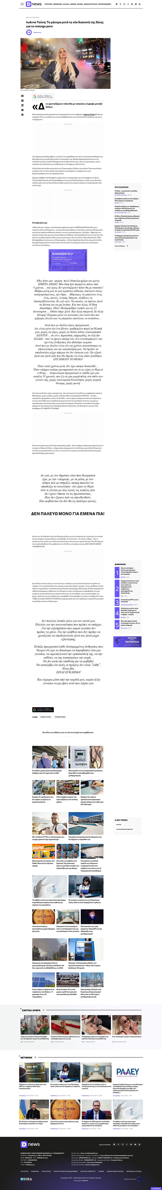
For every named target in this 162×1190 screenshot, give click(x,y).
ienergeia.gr (22, 1095)
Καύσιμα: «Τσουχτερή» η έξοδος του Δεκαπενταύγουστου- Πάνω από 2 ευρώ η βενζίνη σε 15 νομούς (84, 965)
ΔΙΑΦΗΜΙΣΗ (35, 1171)
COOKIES (101, 1171)
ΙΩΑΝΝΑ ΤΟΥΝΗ (45, 717)
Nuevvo (85, 1180)
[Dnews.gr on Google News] (132, 4)
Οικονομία (118, 232)
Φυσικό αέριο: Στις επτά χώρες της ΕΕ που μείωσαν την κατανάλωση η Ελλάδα (66, 991)
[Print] (22, 115)
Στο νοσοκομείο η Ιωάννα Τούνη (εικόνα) (126, 1036)
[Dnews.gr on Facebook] (116, 4)
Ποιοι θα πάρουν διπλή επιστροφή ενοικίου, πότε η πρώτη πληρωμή (130, 623)
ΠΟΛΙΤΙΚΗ (48, 4)
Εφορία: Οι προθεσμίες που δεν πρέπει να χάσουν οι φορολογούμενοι (42, 799)
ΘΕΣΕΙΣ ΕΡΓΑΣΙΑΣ (90, 4)
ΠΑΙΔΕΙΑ (80, 4)
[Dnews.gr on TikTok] (128, 4)
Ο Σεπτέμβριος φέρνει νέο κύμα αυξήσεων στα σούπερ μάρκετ (67, 799)
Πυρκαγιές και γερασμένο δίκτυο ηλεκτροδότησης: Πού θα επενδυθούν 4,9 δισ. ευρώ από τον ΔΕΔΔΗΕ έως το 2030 (48, 965)
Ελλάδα (117, 202)
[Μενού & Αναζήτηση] (22, 4)
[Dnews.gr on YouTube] (135, 4)
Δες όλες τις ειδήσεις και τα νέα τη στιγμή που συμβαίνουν (67, 732)
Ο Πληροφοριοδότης (127, 604)
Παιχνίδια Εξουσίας (121, 195)
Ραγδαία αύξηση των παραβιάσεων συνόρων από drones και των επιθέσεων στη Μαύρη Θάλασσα (127, 208)
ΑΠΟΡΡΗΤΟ (157, 1188)
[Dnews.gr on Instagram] (124, 4)
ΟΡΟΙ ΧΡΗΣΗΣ (46, 1171)
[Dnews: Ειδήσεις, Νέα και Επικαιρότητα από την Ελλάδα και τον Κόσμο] (33, 4)
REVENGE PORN (60, 717)
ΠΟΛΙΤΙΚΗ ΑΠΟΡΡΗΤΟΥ (87, 1171)
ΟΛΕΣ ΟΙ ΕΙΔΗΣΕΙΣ (105, 1144)
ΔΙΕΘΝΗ (73, 4)
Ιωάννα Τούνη (89, 114)
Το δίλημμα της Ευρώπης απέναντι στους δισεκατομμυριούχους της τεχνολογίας (127, 237)
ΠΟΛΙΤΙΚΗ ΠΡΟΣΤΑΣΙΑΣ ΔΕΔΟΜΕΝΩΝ (66, 1171)
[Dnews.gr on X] (120, 4)
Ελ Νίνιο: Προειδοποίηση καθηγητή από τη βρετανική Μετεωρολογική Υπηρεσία (127, 218)
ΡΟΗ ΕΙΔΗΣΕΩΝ (121, 187)
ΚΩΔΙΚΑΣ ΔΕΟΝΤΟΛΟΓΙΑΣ (115, 1171)
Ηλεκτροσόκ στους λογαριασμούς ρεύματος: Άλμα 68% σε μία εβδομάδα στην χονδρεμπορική (86, 773)
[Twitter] (22, 100)
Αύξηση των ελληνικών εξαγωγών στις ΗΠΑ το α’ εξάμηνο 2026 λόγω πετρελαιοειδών (32, 1086)
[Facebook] (22, 96)
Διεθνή (117, 222)
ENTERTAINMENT (104, 4)
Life (27, 17)
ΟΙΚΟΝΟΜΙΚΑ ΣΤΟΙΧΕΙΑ (133, 1171)
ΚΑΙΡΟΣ (118, 824)
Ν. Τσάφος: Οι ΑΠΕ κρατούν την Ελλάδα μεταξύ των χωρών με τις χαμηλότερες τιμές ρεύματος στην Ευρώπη (96, 1123)
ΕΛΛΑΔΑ (66, 4)
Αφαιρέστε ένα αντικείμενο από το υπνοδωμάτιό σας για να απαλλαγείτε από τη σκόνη (67, 928)
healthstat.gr (54, 1095)
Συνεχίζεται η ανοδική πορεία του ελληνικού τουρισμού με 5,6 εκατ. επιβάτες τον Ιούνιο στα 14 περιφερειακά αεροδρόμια (91, 866)
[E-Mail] (22, 110)
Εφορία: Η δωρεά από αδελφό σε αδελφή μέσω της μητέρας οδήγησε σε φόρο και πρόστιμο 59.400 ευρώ (127, 228)
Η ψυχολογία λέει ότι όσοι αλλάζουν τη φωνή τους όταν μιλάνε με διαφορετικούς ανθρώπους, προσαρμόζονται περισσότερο (130, 587)
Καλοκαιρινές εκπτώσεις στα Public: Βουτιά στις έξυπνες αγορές (43, 863)
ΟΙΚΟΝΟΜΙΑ (57, 4)
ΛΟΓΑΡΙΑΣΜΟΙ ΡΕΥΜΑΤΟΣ (124, 829)
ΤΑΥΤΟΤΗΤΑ (24, 1171)
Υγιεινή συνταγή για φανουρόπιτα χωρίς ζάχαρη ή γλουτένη (43, 928)
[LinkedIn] (22, 105)
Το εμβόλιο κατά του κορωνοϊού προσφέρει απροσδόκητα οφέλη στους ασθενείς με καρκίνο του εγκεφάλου (49, 902)
